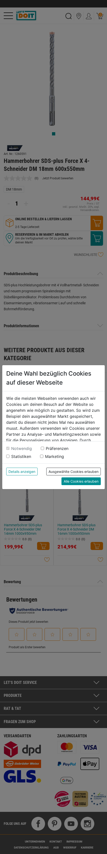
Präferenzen (57, 448)
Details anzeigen (21, 471)
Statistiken (21, 456)
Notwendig (21, 448)
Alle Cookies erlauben (81, 481)
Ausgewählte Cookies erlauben (74, 471)
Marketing (54, 456)
